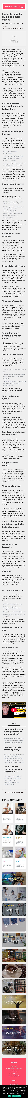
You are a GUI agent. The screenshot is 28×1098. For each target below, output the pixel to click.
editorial (4, 26)
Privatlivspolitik (16, 1095)
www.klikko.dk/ (15, 1075)
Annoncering (14, 1084)
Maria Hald (20, 23)
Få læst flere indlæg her (14, 792)
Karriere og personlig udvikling (13, 28)
